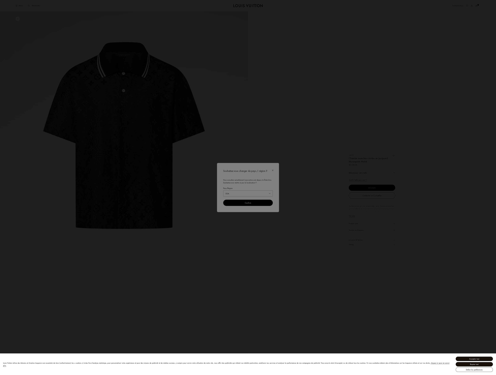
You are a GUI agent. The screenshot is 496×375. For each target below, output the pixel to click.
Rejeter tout (474, 364)
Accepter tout (474, 359)
